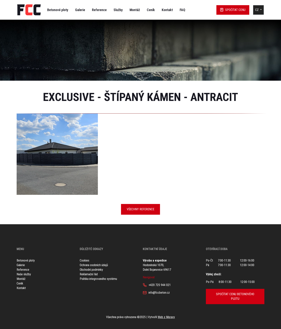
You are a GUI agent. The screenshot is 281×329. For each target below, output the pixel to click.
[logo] (29, 9)
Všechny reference (140, 209)
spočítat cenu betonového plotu (235, 296)
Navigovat (149, 277)
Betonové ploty (57, 10)
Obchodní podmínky (91, 269)
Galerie (80, 10)
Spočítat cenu (235, 10)
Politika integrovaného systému (98, 279)
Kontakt (167, 10)
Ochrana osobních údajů (94, 265)
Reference (99, 10)
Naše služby (24, 274)
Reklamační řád (89, 274)
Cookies (84, 260)
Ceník (151, 10)
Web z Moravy (166, 317)
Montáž (135, 10)
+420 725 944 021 (160, 285)
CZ (257, 10)
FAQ (182, 10)
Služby (118, 10)
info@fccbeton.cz (159, 292)
